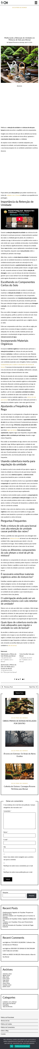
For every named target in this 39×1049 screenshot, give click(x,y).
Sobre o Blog (4, 1030)
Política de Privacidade (7, 1017)
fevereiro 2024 (7, 985)
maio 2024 (6, 980)
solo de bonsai (12, 645)
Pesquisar (5, 892)
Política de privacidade (22, 1046)
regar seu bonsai (12, 430)
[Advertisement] (19, 23)
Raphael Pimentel (13, 42)
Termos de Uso (5, 1020)
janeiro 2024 (6, 986)
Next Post (32, 687)
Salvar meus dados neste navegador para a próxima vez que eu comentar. (18, 858)
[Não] (37, 1043)
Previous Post (8, 687)
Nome (6, 832)
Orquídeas (6, 1005)
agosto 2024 (6, 975)
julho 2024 (6, 977)
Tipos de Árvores (7, 1006)
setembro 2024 (7, 974)
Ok (12, 1046)
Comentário (7, 811)
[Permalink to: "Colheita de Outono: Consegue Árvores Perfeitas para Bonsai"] (19, 771)
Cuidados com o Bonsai (9, 1002)
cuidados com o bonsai (13, 195)
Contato (3, 1034)
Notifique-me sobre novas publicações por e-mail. (18, 872)
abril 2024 (6, 982)
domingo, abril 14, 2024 (26, 42)
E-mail (6, 839)
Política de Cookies (6, 1024)
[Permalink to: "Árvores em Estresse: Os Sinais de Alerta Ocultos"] (19, 738)
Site (5, 847)
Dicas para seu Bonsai (19, 7)
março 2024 (6, 983)
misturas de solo (14, 538)
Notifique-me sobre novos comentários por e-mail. (18, 866)
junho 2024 (6, 978)
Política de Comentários (8, 1027)
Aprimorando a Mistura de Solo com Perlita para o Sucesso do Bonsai (8, 666)
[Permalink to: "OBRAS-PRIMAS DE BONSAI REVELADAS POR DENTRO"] (19, 706)
